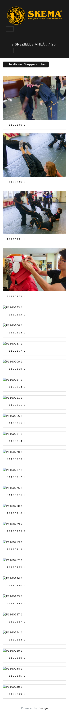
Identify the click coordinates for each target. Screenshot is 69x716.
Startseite (8, 44)
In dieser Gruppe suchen (27, 64)
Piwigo (43, 708)
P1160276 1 (16, 495)
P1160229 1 (16, 658)
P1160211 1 (16, 405)
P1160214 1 (16, 441)
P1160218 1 (16, 513)
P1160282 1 (16, 567)
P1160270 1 (16, 459)
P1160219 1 (16, 549)
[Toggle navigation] (10, 29)
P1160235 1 (16, 676)
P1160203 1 (16, 296)
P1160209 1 (16, 368)
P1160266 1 (16, 423)
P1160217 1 (16, 477)
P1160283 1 (16, 603)
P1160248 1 (16, 182)
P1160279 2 (16, 531)
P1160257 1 (16, 350)
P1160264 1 (16, 387)
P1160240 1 (16, 125)
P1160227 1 (16, 621)
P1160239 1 (16, 694)
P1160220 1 (16, 585)
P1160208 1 (16, 332)
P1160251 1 (16, 239)
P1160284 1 (16, 639)
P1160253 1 (16, 314)
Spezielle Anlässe (31, 44)
